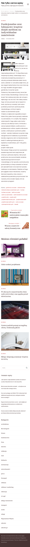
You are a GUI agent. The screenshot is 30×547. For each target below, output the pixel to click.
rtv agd (3, 496)
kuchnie (22, 190)
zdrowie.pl (4, 527)
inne (2, 455)
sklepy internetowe (7, 500)
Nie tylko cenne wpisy (12, 3)
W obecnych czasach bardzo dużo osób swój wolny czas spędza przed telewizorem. (14, 294)
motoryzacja (4, 464)
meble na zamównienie (7, 194)
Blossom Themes (13, 540)
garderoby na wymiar (11, 187)
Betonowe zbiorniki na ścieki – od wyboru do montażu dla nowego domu (13, 387)
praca (3, 473)
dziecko (3, 446)
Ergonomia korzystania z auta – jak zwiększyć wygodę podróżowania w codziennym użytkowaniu (14, 404)
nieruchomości (5, 469)
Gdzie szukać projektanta (10, 264)
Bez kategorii (5, 428)
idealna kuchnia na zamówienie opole (10, 190)
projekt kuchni (5, 197)
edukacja (4, 451)
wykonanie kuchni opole (7, 204)
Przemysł (4, 478)
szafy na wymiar (19, 202)
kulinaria (4, 460)
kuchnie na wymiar (6, 192)
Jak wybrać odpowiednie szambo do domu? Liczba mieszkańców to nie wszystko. (13, 380)
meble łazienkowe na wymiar (20, 194)
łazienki (16, 204)
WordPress (4, 542)
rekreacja (4, 491)
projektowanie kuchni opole (8, 199)
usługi (3, 514)
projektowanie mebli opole (8, 202)
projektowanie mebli (21, 199)
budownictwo (5, 437)
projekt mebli (13, 197)
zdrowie (3, 523)
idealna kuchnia (21, 187)
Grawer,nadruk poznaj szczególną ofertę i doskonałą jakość (14, 326)
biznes (3, 20)
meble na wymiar (16, 192)
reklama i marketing (7, 487)
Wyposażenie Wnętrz (7, 518)
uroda (3, 509)
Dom (2, 442)
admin (3, 38)
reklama (3, 482)
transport (4, 505)
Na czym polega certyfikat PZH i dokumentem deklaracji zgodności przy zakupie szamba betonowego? (14, 395)
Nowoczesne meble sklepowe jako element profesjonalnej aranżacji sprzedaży (13, 412)
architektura (5, 424)
